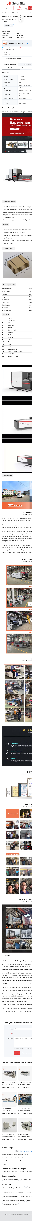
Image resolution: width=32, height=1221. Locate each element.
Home (3, 12)
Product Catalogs (27, 1151)
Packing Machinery (23, 12)
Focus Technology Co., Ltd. (22, 1214)
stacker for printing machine (9, 1161)
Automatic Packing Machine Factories (13, 1188)
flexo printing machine (24, 1154)
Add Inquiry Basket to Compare (12, 58)
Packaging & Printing (12, 12)
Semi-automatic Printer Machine (10, 1158)
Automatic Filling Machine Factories (13, 1192)
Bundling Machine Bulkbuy (10, 1204)
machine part (21, 1161)
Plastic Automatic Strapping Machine (13, 1200)
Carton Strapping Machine (10, 1179)
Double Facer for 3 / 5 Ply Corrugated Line (10, 1154)
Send (17, 1053)
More (3, 1208)
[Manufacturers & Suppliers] (16, 3)
